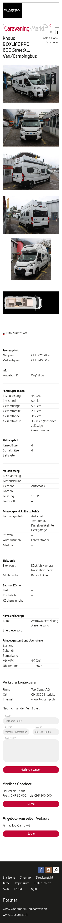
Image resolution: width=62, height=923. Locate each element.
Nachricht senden (31, 769)
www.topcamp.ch (43, 699)
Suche (31, 804)
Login (33, 889)
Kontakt (19, 889)
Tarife (6, 883)
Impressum (22, 883)
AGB (6, 889)
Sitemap (25, 877)
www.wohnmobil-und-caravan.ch (25, 909)
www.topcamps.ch (15, 915)
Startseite (9, 877)
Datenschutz (42, 883)
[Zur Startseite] (25, 28)
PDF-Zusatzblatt (16, 333)
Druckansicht (44, 877)
